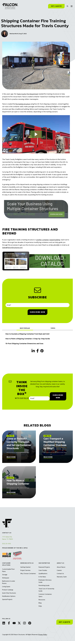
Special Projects (7, 599)
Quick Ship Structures (9, 593)
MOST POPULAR (25, 328)
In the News (42, 577)
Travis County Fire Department (27, 94)
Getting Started (25, 567)
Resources (42, 600)
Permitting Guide (44, 585)
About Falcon (61, 567)
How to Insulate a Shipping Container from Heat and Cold (27, 334)
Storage (4, 574)
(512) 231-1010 (6, 543)
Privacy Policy (42, 634)
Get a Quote (56, 6)
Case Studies (43, 570)
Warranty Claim (62, 577)
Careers (59, 570)
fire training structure (23, 104)
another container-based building (48, 239)
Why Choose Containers (28, 573)
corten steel (42, 187)
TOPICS (53, 328)
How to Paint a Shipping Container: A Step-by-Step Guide (27, 338)
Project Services (25, 570)
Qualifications (43, 573)
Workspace (5, 578)
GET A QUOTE (64, 622)
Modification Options (8, 596)
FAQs (40, 606)
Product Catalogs (7, 590)
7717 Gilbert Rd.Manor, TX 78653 (7, 538)
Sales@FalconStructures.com (12, 247)
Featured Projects (44, 567)
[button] (67, 6)
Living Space (6, 586)
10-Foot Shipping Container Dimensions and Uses (24, 343)
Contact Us (60, 573)
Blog (40, 603)
